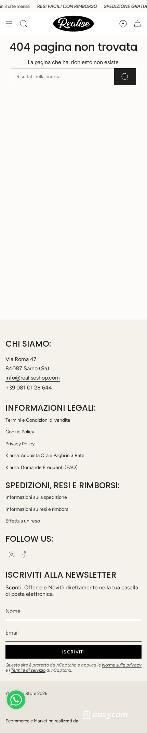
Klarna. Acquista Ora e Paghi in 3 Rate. (45, 455)
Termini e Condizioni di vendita (37, 420)
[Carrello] (137, 23)
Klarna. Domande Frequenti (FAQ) (41, 467)
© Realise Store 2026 (26, 693)
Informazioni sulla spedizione (36, 497)
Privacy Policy (20, 444)
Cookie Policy (19, 432)
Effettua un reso (22, 521)
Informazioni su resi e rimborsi (37, 509)
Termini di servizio (28, 670)
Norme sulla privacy (122, 665)
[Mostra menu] (9, 23)
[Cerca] (125, 76)
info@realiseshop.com (32, 377)
